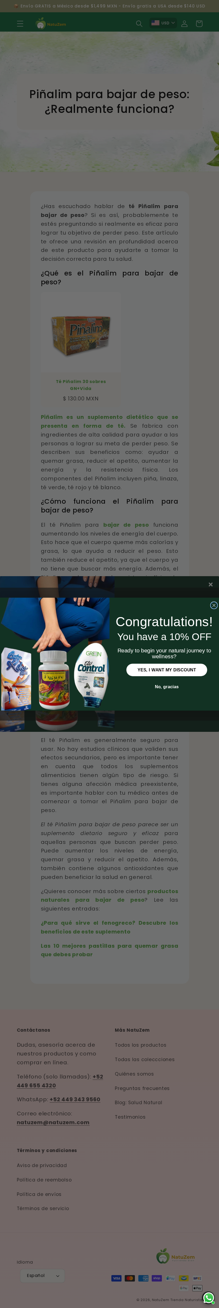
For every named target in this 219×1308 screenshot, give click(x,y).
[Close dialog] (214, 605)
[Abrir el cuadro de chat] (208, 1297)
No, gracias (167, 686)
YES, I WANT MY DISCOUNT (167, 669)
